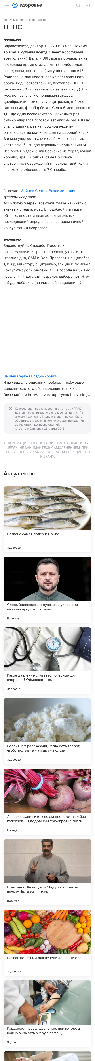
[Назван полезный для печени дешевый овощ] (47, 943)
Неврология (37, 19)
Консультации (13, 19)
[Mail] (15, 5)
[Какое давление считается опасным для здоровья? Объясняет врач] (47, 660)
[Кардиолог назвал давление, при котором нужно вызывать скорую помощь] (47, 1013)
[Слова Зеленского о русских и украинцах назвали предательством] (47, 590)
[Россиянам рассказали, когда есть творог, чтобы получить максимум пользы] (47, 731)
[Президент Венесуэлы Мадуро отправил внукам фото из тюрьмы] (47, 872)
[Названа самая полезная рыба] (47, 519)
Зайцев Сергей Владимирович (48, 190)
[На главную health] (30, 5)
